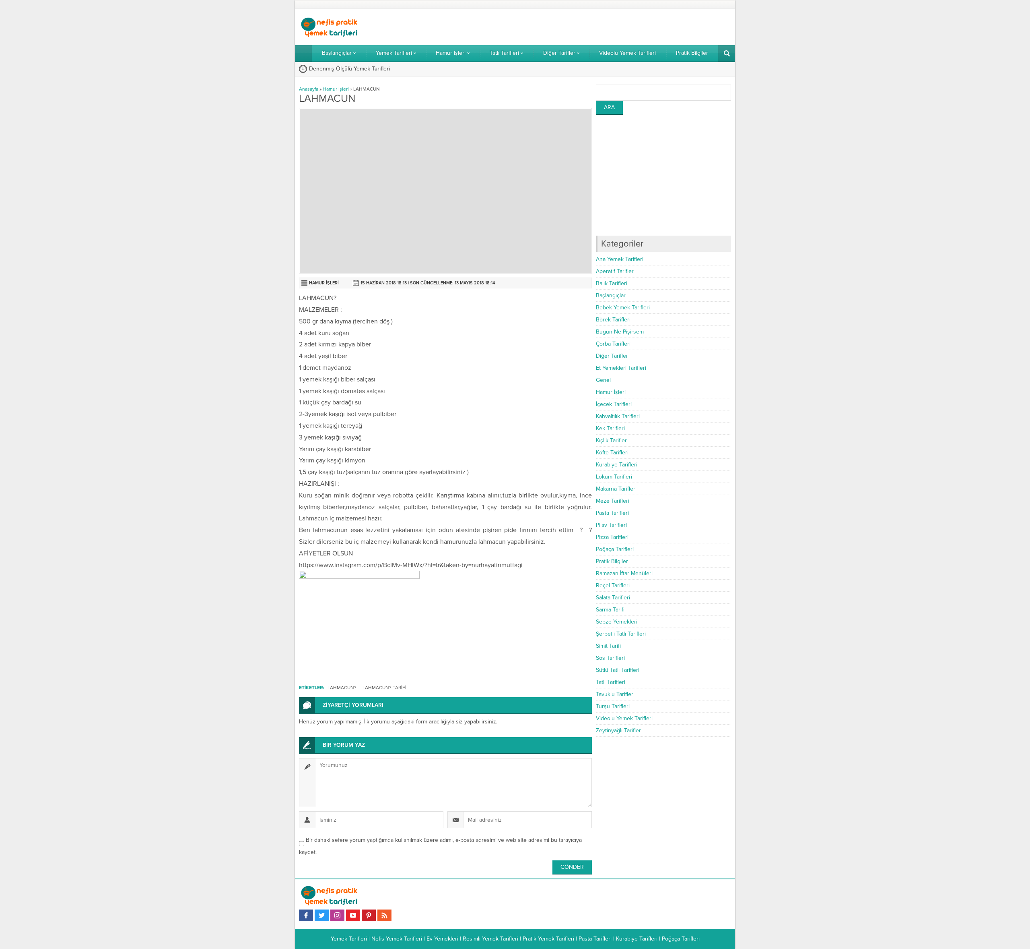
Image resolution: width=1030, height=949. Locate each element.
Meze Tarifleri (612, 500)
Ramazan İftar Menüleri (624, 573)
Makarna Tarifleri (616, 488)
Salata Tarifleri (613, 597)
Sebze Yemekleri (616, 621)
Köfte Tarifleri (612, 452)
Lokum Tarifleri (614, 476)
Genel (603, 380)
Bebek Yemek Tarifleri (623, 307)
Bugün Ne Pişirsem (620, 331)
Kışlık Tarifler (611, 440)
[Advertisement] (663, 175)
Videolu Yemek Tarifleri (624, 718)
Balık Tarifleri (611, 283)
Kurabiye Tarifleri (616, 464)
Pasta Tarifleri (612, 513)
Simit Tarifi (608, 645)
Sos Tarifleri (610, 658)
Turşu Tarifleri (613, 706)
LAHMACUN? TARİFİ (384, 687)
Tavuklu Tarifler (614, 694)
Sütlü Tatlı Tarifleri (617, 670)
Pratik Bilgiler (612, 561)
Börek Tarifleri (613, 319)
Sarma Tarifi (610, 609)
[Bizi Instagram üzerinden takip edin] (337, 915)
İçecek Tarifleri (614, 404)
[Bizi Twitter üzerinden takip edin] (322, 915)
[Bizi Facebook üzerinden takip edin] (306, 915)
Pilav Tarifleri (611, 525)
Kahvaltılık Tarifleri (618, 416)
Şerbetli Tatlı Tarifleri (621, 633)
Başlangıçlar (611, 295)
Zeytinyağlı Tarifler (618, 730)
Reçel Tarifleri (613, 585)
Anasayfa (308, 89)
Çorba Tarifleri (613, 343)
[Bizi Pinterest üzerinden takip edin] (369, 915)
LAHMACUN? (342, 687)
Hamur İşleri (336, 89)
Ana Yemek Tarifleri (619, 259)
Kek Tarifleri (610, 428)
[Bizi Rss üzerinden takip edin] (384, 915)
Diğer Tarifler (612, 355)
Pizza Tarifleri (612, 537)
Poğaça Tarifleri (615, 549)
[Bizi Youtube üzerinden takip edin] (353, 915)
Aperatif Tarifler (615, 271)
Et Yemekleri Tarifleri (621, 368)
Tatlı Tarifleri (610, 682)
